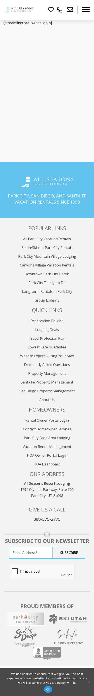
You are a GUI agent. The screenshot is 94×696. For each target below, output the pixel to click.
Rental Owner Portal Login (47, 420)
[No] (88, 682)
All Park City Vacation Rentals (47, 238)
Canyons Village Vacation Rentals (47, 265)
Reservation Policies (47, 320)
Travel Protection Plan (47, 338)
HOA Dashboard (47, 464)
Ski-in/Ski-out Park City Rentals (47, 247)
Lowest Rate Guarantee (47, 347)
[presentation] (42, 571)
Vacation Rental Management (47, 446)
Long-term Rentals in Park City (47, 291)
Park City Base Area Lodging (47, 437)
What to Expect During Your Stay (47, 355)
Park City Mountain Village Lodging (47, 256)
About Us (47, 399)
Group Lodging (47, 300)
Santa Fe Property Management (47, 382)
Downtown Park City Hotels (47, 274)
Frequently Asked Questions (47, 364)
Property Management (47, 373)
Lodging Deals (47, 329)
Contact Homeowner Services (47, 429)
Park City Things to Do (47, 282)
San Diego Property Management (47, 391)
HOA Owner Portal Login (47, 455)
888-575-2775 (47, 519)
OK (48, 689)
